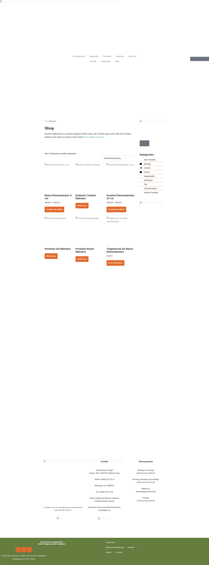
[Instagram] (23, 549)
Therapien (107, 56)
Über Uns (132, 56)
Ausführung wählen (54, 209)
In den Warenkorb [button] (115, 263)
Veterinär (120, 56)
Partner (119, 552)
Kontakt (93, 61)
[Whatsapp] (29, 549)
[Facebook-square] (18, 549)
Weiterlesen (82, 206)
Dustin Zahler (29, 559)
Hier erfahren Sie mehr (94, 137)
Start (46, 121)
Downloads (105, 61)
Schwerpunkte (78, 56)
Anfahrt (109, 552)
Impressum (110, 542)
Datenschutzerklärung (115, 547)
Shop (117, 61)
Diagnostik (93, 56)
